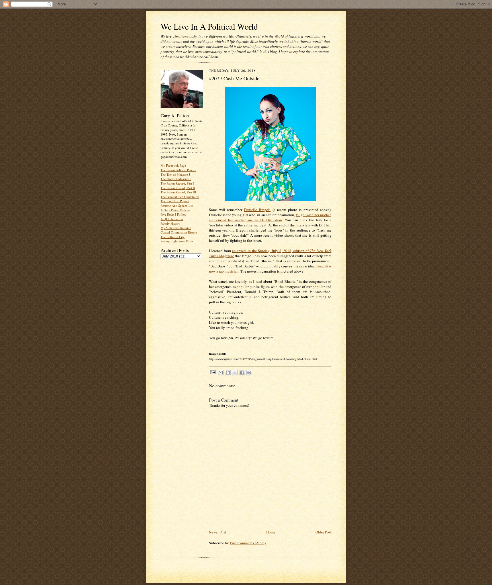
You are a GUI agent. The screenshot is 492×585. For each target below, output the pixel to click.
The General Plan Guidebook (180, 197)
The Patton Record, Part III (178, 192)
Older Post (323, 532)
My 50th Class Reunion (176, 228)
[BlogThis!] (228, 372)
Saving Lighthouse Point (177, 241)
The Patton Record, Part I (177, 183)
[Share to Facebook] (242, 372)
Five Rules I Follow (173, 214)
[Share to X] (235, 372)
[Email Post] (212, 371)
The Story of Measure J (176, 179)
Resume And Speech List (177, 205)
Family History (170, 223)
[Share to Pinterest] (249, 372)
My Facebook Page (173, 165)
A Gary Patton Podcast (175, 210)
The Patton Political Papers (178, 170)
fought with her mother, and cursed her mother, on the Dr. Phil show (270, 217)
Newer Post (217, 532)
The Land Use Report (175, 201)
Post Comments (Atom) (248, 542)
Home (270, 532)
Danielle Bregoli (257, 209)
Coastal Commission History (179, 232)
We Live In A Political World (209, 26)
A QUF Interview (172, 219)
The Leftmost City (172, 237)
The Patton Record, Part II (178, 188)
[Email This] (221, 372)
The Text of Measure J (175, 174)
